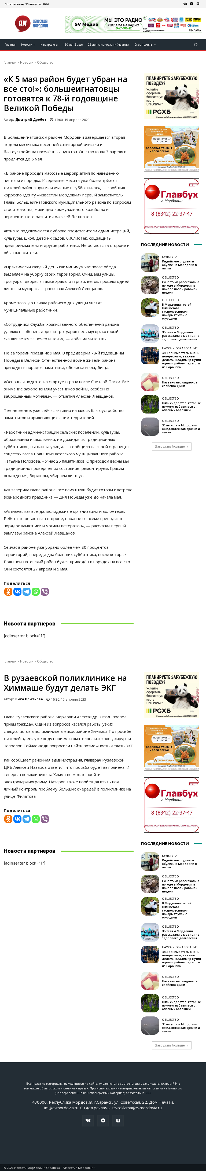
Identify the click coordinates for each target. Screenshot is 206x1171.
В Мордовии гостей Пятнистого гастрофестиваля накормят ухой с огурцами (177, 311)
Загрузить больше (170, 446)
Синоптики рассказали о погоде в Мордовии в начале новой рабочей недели (180, 287)
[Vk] (185, 4)
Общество (45, 62)
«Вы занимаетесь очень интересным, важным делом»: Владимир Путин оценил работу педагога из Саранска (181, 360)
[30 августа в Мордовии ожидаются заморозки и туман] (150, 427)
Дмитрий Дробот (30, 119)
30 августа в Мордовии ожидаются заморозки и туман (181, 428)
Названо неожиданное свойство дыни (179, 384)
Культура (169, 256)
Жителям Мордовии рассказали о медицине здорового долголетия (180, 335)
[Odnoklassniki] (8, 592)
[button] (196, 44)
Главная (10, 62)
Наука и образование (179, 348)
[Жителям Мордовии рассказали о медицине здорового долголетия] (150, 333)
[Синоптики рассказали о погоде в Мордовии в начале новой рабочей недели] (150, 285)
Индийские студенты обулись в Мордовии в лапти (179, 264)
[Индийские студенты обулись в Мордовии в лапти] (150, 262)
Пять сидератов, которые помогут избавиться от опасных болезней (181, 406)
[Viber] (45, 592)
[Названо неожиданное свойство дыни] (150, 382)
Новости (27, 62)
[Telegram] (191, 4)
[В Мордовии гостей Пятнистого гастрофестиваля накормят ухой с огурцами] (150, 307)
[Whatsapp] (36, 592)
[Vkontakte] (17, 592)
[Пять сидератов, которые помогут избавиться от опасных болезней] (150, 404)
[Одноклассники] (198, 4)
